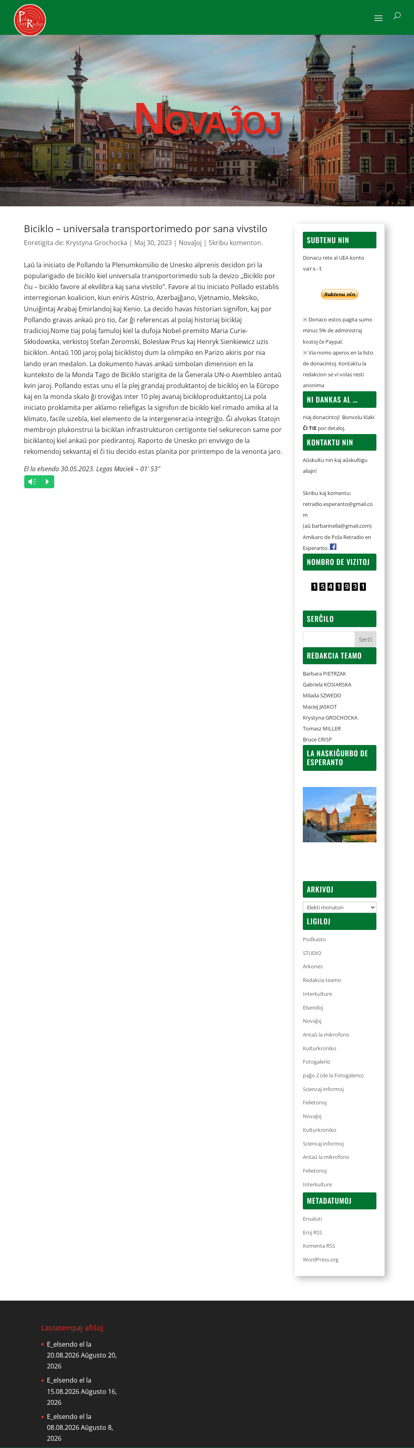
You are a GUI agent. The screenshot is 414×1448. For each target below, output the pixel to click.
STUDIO (312, 953)
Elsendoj (313, 1007)
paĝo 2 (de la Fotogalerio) (333, 1075)
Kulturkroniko (319, 1048)
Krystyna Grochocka (96, 242)
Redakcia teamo (322, 980)
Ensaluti (312, 1218)
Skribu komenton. (236, 242)
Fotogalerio (316, 1061)
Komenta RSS (319, 1245)
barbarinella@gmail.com (341, 525)
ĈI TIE (310, 428)
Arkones (313, 966)
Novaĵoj (190, 242)
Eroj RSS (312, 1232)
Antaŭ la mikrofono (326, 1034)
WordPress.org (320, 1259)
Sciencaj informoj (323, 1089)
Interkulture (317, 993)
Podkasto (314, 939)
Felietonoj (315, 1102)
